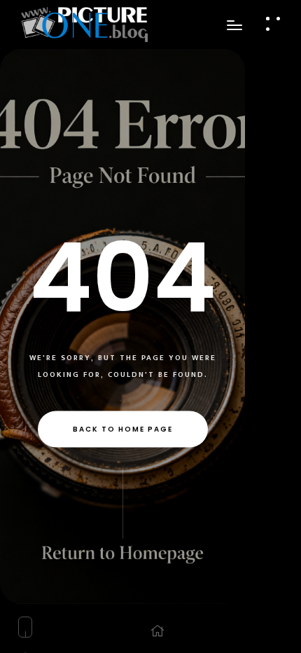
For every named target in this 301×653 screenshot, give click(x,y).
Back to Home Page (123, 429)
